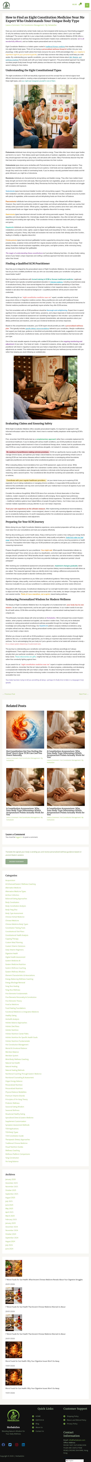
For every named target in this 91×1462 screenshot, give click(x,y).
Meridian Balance (12, 1052)
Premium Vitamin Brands (15, 1096)
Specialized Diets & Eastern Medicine (19, 1117)
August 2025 (10, 1197)
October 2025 (10, 1190)
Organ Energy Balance (13, 1081)
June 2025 (9, 1205)
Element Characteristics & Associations (20, 975)
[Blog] (35, 1423)
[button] (3, 1444)
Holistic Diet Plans (12, 1026)
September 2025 (11, 1194)
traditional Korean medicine (55, 46)
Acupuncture (10, 880)
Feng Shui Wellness (12, 990)
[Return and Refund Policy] (74, 1420)
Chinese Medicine (12, 920)
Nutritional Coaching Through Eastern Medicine (23, 1074)
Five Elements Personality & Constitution (20, 997)
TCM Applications (12, 1128)
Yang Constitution (12, 1158)
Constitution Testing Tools (15, 928)
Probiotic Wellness (12, 1103)
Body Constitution (12, 902)
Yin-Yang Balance (11, 1161)
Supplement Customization (15, 1121)
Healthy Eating (10, 1015)
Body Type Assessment (14, 913)
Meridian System (11, 1055)
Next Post (84, 694)
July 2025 (9, 1201)
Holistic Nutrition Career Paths (17, 1034)
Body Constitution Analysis (15, 906)
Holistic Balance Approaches (16, 1023)
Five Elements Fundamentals (16, 993)
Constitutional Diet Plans (14, 931)
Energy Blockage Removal (15, 982)
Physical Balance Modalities (15, 1092)
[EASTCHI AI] (38, 1420)
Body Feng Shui (11, 909)
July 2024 (9, 1245)
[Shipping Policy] (71, 1416)
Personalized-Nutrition (14, 1088)
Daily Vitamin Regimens (14, 950)
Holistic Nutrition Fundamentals (17, 1041)
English (70, 1460)
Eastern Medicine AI (12, 960)
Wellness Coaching (12, 1150)
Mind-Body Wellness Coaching (17, 1059)
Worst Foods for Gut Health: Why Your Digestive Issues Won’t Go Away (32, 1361)
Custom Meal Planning (14, 942)
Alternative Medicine (13, 888)
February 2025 (11, 1219)
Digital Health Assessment (15, 957)
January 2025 (10, 1223)
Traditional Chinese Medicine (16, 1143)
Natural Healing (11, 1066)
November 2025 (11, 1186)
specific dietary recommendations (37, 328)
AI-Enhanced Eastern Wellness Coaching (20, 884)
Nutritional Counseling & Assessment (19, 1077)
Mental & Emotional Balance (16, 1048)
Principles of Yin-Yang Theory (16, 1099)
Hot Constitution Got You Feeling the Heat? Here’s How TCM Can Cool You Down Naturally (24, 753)
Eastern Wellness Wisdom (15, 971)
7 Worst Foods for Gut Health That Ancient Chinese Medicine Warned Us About (35, 1307)
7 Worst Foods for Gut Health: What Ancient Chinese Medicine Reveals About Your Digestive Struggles (44, 1279)
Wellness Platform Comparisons (17, 1154)
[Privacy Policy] (70, 1423)
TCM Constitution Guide (14, 1136)
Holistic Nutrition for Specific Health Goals (21, 1037)
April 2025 (9, 1212)
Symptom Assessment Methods (17, 1125)
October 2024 (10, 1234)
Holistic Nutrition (11, 1030)
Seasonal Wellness (12, 1110)
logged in (19, 837)
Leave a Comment (12, 25)
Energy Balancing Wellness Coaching (19, 979)
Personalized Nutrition (14, 1085)
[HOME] (36, 1416)
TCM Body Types (11, 1132)
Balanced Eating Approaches (16, 898)
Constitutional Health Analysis (16, 935)
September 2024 (11, 1238)
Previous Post (8, 694)
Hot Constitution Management (32, 25)
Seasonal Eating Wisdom (14, 1107)
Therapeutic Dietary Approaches (17, 1139)
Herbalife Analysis (12, 1019)
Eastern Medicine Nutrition (15, 964)
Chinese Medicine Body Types (16, 924)
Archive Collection (12, 895)
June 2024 (9, 1249)
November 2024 (11, 1230)
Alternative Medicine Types (15, 891)
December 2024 (11, 1227)
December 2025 (11, 1183)
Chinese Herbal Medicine (14, 917)
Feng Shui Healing (12, 986)
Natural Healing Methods (14, 1070)
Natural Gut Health (12, 1063)
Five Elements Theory (13, 1001)
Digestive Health (11, 953)
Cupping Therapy (11, 939)
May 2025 (9, 1208)
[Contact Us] (38, 1431)
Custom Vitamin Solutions (15, 946)
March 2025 (10, 1216)
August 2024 (10, 1241)
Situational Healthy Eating (15, 1114)
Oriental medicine (56, 282)
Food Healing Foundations (15, 1008)
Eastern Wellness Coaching (15, 968)
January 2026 (10, 1179)
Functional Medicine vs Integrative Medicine (22, 1012)
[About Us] (37, 1427)
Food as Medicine (12, 1004)
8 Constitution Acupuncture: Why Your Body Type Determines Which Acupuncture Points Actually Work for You (65, 754)
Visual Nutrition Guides (14, 1147)
